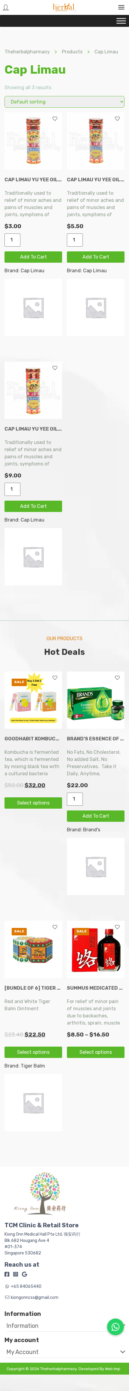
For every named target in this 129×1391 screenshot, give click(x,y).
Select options (33, 803)
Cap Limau (32, 270)
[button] (62, 1325)
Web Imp (112, 1369)
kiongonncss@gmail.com (34, 1297)
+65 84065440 (26, 1286)
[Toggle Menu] (121, 21)
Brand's (91, 830)
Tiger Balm (33, 1066)
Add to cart (33, 257)
